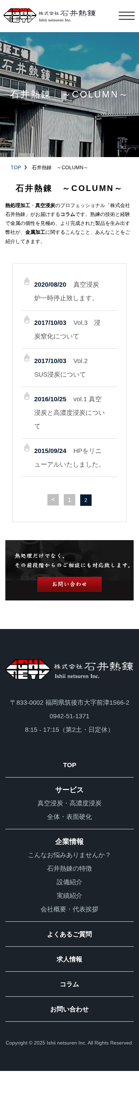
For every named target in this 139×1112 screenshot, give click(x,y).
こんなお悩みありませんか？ (69, 855)
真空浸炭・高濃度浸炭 (69, 803)
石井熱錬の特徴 (69, 868)
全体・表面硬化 (69, 816)
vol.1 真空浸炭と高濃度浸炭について (69, 413)
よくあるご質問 (69, 934)
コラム (69, 984)
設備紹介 (69, 882)
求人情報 (69, 959)
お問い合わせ (69, 1009)
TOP (16, 167)
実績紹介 (69, 895)
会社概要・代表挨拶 (69, 909)
